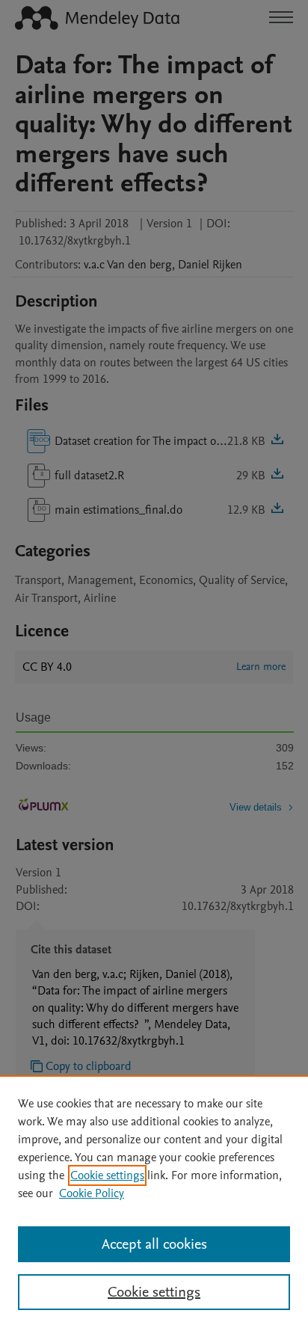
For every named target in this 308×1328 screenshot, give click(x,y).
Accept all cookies (154, 1244)
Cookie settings (107, 1175)
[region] (154, 1201)
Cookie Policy (91, 1193)
